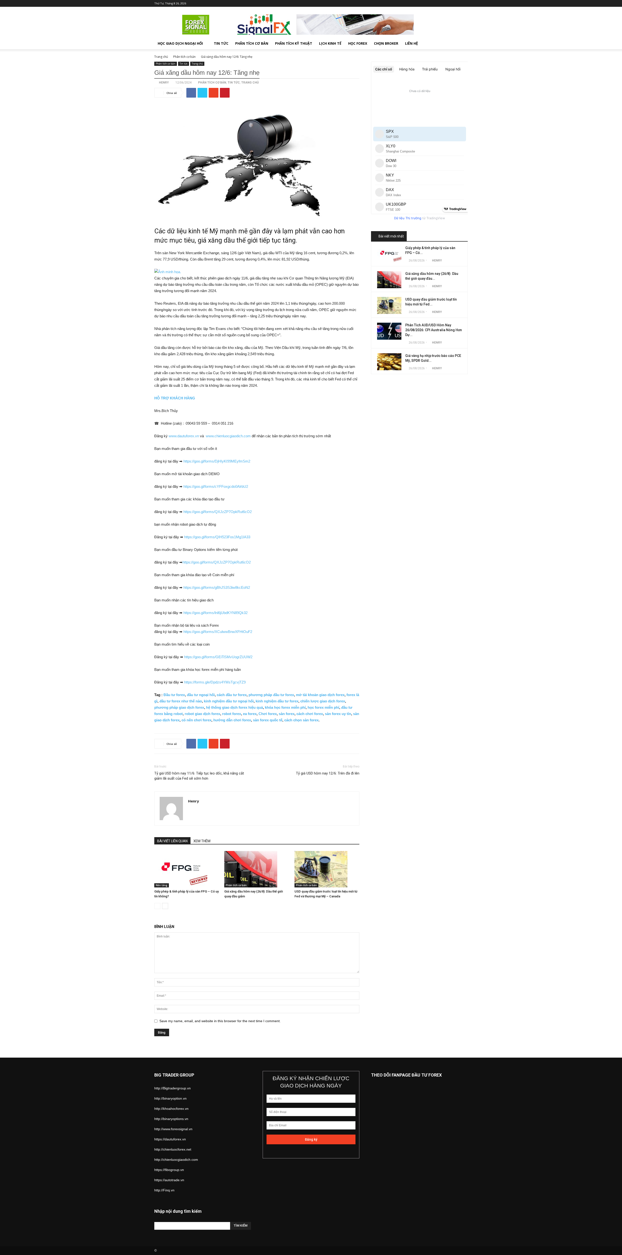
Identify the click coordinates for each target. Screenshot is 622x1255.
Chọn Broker (386, 43)
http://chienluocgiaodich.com (176, 1160)
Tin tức (221, 43)
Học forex (357, 43)
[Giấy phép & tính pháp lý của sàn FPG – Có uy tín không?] (186, 869)
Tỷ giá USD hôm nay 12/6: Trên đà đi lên (327, 773)
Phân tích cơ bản (251, 43)
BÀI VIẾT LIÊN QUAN (172, 841)
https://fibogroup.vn (169, 1170)
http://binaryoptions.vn (171, 1119)
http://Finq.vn (164, 1190)
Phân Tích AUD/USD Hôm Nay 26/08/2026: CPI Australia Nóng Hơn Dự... (433, 330)
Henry (164, 82)
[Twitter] (440, 3)
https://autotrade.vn (169, 1180)
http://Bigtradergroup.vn (172, 1088)
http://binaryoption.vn (170, 1098)
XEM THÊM (201, 841)
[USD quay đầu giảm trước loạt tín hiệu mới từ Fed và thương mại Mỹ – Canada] (326, 869)
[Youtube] (464, 3)
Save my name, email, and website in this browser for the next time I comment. (220, 1021)
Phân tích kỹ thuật (293, 43)
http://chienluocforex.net (172, 1149)
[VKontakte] (456, 3)
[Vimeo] (448, 3)
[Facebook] (432, 3)
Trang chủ (161, 57)
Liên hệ (411, 43)
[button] (462, 44)
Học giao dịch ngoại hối (180, 43)
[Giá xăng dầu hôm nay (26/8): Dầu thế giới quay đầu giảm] (256, 869)
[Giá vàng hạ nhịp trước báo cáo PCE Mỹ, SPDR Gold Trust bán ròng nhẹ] (389, 361)
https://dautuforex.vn (170, 1139)
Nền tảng (161, 885)
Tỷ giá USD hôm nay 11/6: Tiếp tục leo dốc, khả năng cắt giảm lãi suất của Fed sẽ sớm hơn (199, 776)
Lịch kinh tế (330, 43)
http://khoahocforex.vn (171, 1109)
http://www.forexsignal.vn (173, 1129)
